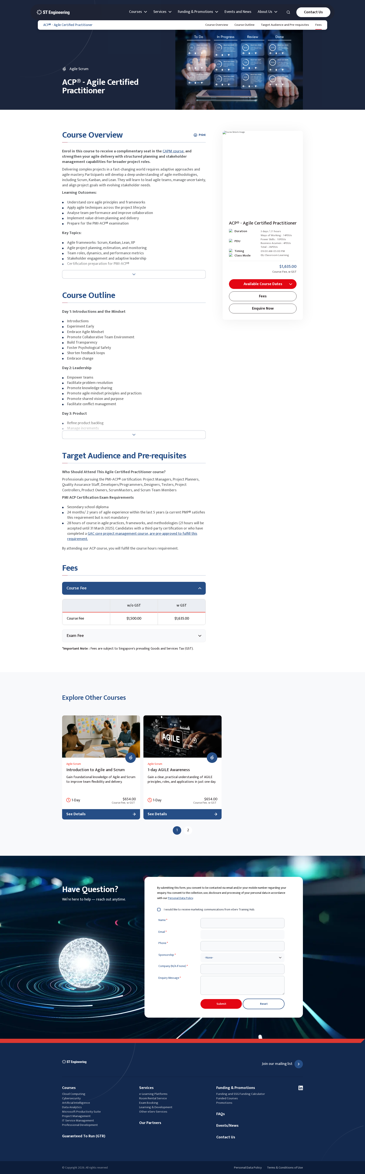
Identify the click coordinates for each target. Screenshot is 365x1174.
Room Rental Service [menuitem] (153, 1098)
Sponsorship (167, 955)
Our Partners (150, 1123)
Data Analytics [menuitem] (72, 1107)
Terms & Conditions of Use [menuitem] (285, 1167)
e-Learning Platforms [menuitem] (153, 1094)
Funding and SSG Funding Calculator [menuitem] (240, 1094)
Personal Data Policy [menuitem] (248, 1167)
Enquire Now (263, 308)
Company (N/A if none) (173, 966)
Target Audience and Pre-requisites (285, 24)
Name (162, 920)
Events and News (238, 12)
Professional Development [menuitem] (80, 1125)
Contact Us (313, 12)
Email (162, 932)
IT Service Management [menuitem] (78, 1120)
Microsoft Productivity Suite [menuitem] (81, 1111)
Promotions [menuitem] (224, 1102)
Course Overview (216, 24)
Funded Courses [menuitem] (227, 1098)
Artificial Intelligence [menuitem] (76, 1102)
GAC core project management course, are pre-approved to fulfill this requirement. (132, 536)
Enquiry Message (169, 978)
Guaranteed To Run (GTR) (83, 1136)
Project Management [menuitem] (76, 1116)
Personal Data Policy (180, 898)
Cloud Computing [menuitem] (73, 1094)
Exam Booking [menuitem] (148, 1102)
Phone (163, 943)
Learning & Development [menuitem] (156, 1107)
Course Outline (244, 24)
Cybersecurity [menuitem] (71, 1098)
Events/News (227, 1125)
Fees (318, 24)
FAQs (220, 1114)
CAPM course (173, 151)
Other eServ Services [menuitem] (153, 1111)
